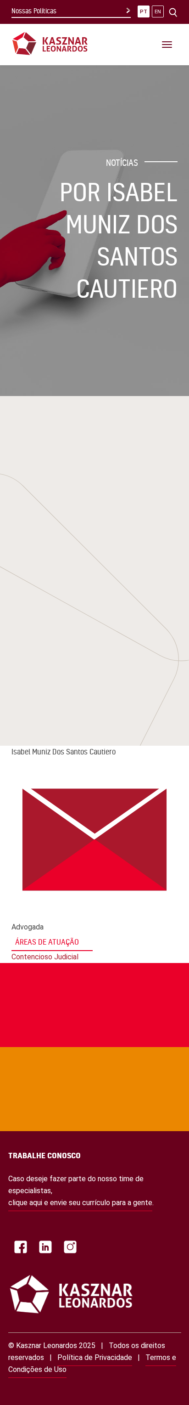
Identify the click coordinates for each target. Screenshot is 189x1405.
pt (143, 12)
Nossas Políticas (33, 11)
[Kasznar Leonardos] (50, 43)
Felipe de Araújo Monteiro (85, 562)
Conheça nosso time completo (81, 1043)
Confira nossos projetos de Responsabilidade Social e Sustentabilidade (73, 959)
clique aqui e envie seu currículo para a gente (80, 1202)
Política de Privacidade (94, 1357)
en (158, 12)
